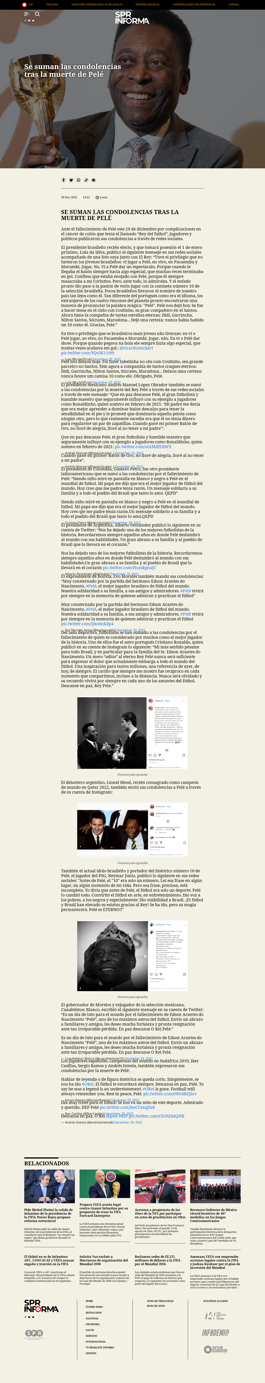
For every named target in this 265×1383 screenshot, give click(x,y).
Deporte (233, 4)
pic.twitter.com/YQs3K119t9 (87, 352)
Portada (139, 4)
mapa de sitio (156, 1306)
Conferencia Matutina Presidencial (99, 4)
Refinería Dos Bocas (52, 4)
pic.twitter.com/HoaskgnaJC (129, 567)
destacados (94, 1312)
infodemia (93, 1324)
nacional (92, 1318)
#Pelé (91, 586)
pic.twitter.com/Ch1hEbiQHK (156, 1116)
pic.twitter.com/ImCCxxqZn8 (127, 1107)
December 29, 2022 (128, 1122)
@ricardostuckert (136, 348)
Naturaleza (185, 4)
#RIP (123, 1116)
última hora (94, 1306)
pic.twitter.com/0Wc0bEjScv (170, 1093)
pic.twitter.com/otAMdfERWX (143, 446)
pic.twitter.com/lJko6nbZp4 (87, 623)
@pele (112, 1116)
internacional (96, 1341)
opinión (91, 1353)
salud (90, 1330)
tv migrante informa (100, 1347)
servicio (91, 1336)
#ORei (88, 1084)
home (89, 1301)
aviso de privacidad (160, 1301)
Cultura (210, 4)
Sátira (161, 4)
